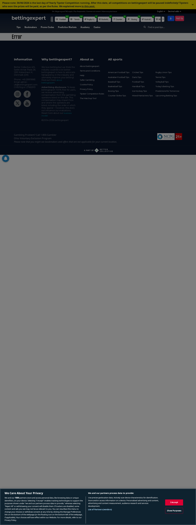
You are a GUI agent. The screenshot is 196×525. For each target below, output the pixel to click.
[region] (98, 507)
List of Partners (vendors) (100, 509)
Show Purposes (174, 510)
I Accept (174, 502)
